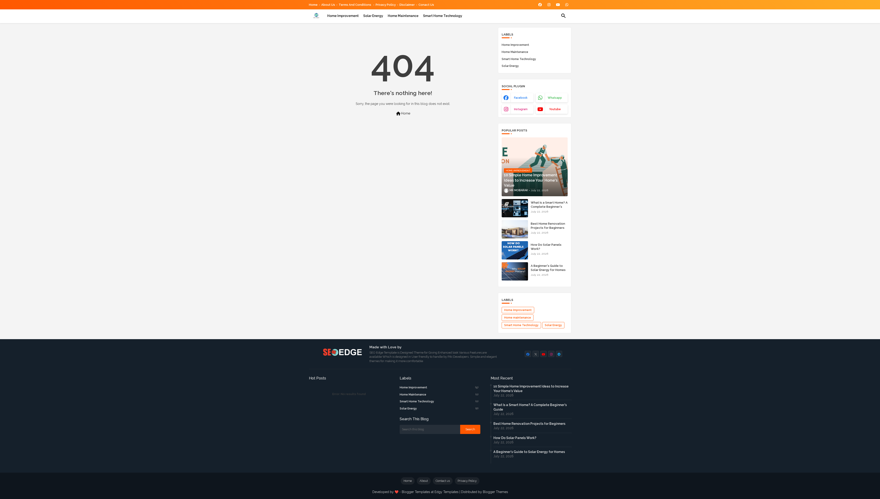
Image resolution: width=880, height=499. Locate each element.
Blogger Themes (495, 492)
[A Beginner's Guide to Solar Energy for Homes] (515, 271)
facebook (521, 97)
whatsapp (555, 97)
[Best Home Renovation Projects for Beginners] (515, 229)
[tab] (343, 15)
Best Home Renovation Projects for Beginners (548, 225)
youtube (555, 109)
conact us (426, 4)
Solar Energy (373, 16)
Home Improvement (515, 44)
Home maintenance (403, 16)
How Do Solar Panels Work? (546, 247)
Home (403, 113)
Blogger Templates (416, 492)
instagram (521, 109)
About (424, 481)
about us (328, 4)
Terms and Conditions (355, 4)
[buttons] (540, 4)
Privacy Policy (386, 4)
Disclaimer (407, 4)
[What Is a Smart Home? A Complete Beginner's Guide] (515, 208)
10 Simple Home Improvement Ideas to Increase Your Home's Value (531, 388)
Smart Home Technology (442, 16)
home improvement (343, 16)
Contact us (443, 481)
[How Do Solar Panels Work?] (515, 250)
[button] (563, 15)
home (313, 4)
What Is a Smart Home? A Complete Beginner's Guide (549, 207)
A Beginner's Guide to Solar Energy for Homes (548, 268)
